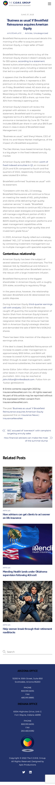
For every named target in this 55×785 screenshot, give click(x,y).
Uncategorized (40, 33)
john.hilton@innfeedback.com (19, 379)
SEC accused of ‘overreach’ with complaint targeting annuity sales (29, 432)
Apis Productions (27, 765)
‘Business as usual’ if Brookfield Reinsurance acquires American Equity (27, 24)
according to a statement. (31, 61)
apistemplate (14, 33)
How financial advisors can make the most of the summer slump (26, 439)
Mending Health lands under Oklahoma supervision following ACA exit (25, 573)
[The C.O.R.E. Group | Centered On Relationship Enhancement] (17, 5)
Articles (28, 33)
